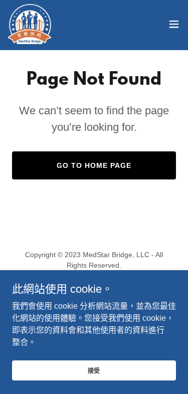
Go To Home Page (94, 165)
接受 (94, 370)
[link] (29, 24)
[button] (174, 24)
